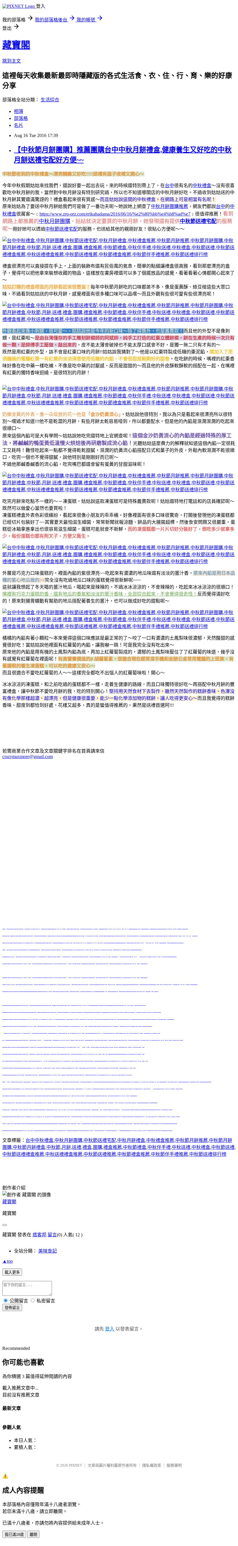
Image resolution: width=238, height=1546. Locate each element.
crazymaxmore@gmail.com (27, 756)
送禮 (76, 1147)
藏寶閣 (16, 45)
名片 (18, 125)
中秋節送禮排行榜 (207, 1154)
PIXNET (75, 1465)
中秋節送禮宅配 (61, 229)
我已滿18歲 (14, 1534)
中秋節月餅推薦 (191, 1140)
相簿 (18, 111)
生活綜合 (50, 99)
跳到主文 (11, 61)
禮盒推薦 (112, 1147)
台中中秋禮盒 (39, 1140)
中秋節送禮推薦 (100, 1154)
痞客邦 (39, 1234)
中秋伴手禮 (159, 1147)
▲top (7, 1261)
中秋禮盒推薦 (160, 1140)
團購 (97, 1147)
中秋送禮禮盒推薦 (63, 1154)
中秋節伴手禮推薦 (169, 1154)
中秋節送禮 (223, 1147)
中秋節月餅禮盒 (29, 1147)
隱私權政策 (151, 1465)
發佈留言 (12, 1308)
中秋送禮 (181, 1147)
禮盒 (87, 1147)
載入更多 (12, 1272)
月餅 (66, 1147)
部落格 (21, 118)
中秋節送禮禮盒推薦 (23, 1154)
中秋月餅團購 (54, 221)
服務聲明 (174, 1465)
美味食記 (47, 1251)
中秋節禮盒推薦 (133, 1154)
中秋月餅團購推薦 (169, 206)
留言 (52, 1234)
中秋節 (53, 1147)
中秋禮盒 (202, 185)
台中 (169, 185)
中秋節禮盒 (134, 1147)
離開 (33, 1534)
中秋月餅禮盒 (131, 1140)
